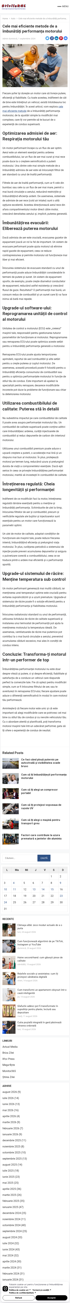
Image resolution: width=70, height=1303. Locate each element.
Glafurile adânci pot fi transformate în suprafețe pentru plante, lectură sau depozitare (37, 1009)
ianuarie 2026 (10, 1134)
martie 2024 (9, 1267)
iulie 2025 (8, 1170)
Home (5, 18)
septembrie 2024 (12, 1231)
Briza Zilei (8, 1052)
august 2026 (9, 1091)
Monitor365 (9, 1071)
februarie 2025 (10, 1200)
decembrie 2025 (11, 1140)
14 (43, 889)
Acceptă (51, 1298)
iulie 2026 (8, 1098)
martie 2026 (9, 1122)
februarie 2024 (10, 1273)
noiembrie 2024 (11, 1219)
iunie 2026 (8, 1104)
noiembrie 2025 (11, 1146)
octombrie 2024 (11, 1225)
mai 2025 (7, 1182)
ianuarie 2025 (10, 1207)
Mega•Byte (8, 1064)
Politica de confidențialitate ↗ (22, 1293)
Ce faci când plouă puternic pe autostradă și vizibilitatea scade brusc (40, 763)
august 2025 (9, 1164)
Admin (5, 38)
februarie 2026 (10, 1128)
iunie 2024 (8, 1249)
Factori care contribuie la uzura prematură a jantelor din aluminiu (41, 837)
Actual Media (10, 1046)
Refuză (18, 1298)
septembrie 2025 (12, 1158)
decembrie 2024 (11, 1213)
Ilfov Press (8, 1058)
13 (34, 889)
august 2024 (9, 1237)
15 (52, 889)
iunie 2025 (8, 1176)
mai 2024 (7, 1255)
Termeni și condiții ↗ (41, 1290)
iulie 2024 (8, 1243)
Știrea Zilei (8, 1077)
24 (5, 902)
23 (61, 895)
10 (5, 889)
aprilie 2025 (9, 1188)
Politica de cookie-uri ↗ (20, 1290)
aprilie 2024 (9, 1261)
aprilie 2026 (9, 1116)
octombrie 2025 (11, 1152)
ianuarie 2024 (10, 1279)
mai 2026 (7, 1110)
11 (14, 889)
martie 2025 (9, 1194)
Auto (13, 18)
